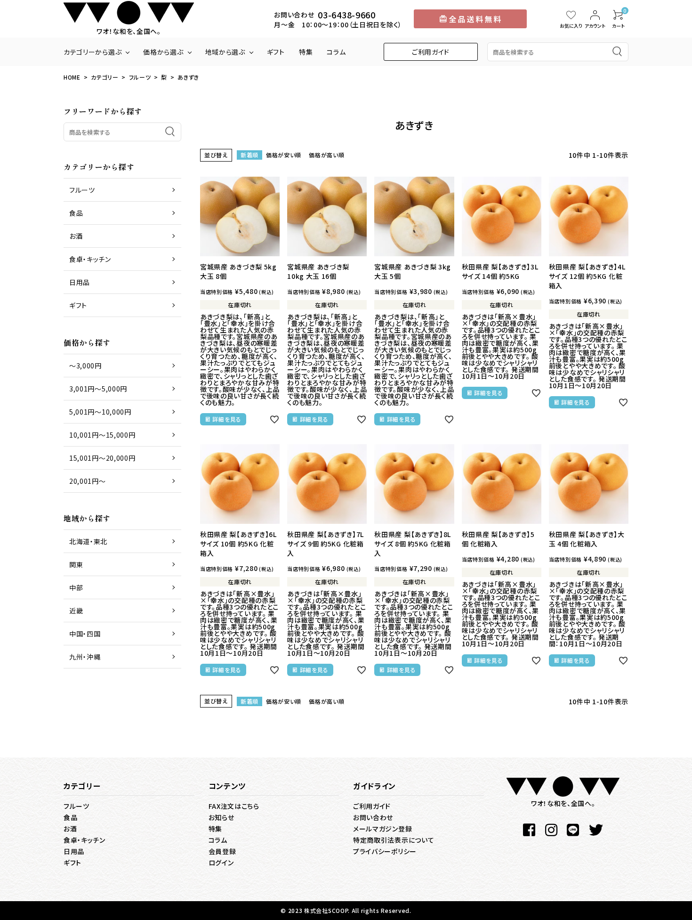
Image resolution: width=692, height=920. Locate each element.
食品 (76, 213)
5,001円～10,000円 (100, 411)
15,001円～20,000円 (102, 458)
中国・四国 (85, 633)
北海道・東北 (88, 541)
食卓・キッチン (90, 259)
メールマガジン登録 (382, 828)
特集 (306, 52)
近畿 (76, 610)
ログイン (221, 862)
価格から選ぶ (163, 52)
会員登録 (222, 851)
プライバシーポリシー (385, 851)
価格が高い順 (326, 155)
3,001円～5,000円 (98, 388)
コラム (336, 52)
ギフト (276, 52)
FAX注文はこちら (234, 806)
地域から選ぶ (225, 52)
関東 (76, 564)
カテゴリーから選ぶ (92, 52)
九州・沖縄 (85, 656)
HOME (72, 77)
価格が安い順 (283, 155)
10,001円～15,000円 (102, 435)
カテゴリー (105, 77)
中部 (76, 587)
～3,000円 (85, 365)
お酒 (75, 236)
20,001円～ (87, 481)
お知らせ (221, 817)
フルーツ (140, 77)
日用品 (79, 282)
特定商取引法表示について (393, 840)
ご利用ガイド (431, 52)
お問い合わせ (373, 817)
